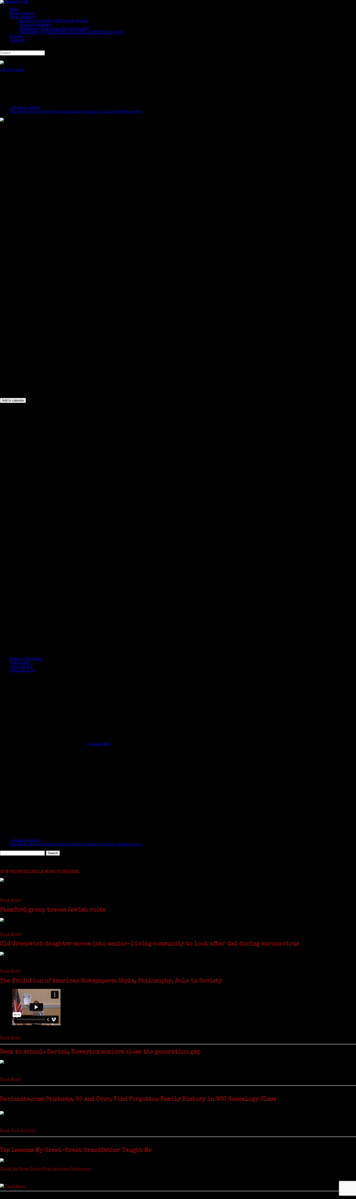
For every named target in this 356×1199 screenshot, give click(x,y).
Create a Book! (25, 108)
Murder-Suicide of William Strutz (54, 21)
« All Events (12, 70)
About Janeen (22, 14)
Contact (17, 41)
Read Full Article (18, 1131)
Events (16, 37)
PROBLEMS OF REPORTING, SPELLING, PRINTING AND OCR (71, 33)
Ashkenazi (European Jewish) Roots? (54, 29)
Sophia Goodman (35, 25)
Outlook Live (22, 671)
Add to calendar (13, 400)
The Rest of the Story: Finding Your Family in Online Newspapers (76, 112)
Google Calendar (26, 659)
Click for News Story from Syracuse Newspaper (46, 1169)
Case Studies (22, 17)
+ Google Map (98, 744)
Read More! (10, 900)
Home (14, 10)
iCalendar (20, 663)
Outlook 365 (21, 667)
